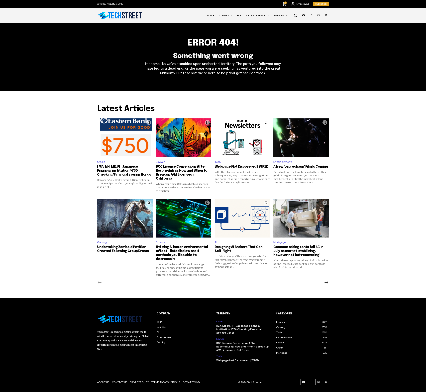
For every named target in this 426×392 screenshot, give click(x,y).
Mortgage (279, 242)
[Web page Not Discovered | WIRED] (242, 137)
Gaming (102, 242)
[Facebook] (311, 15)
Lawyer (160, 162)
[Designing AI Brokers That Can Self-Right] (242, 218)
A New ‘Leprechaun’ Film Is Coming (300, 166)
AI (216, 242)
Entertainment (282, 162)
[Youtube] (303, 15)
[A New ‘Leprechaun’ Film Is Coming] (301, 137)
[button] (296, 15)
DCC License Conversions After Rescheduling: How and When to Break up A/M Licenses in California (242, 347)
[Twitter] (326, 15)
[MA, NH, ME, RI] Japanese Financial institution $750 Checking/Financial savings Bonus (124, 170)
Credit (101, 162)
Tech (218, 162)
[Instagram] (318, 15)
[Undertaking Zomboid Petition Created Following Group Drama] (125, 218)
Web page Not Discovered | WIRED (241, 166)
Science (161, 242)
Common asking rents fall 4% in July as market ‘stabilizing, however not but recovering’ (298, 251)
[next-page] (326, 282)
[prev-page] (99, 282)
